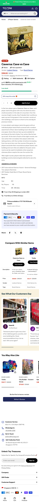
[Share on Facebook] (9, 232)
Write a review (19, 399)
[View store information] (34, 203)
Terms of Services (26, 466)
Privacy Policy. (6, 468)
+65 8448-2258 (10, 430)
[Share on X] (15, 232)
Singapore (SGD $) (10, 488)
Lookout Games (12, 70)
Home (4, 19)
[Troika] (10, 367)
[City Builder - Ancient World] (27, 367)
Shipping (12, 75)
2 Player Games (13, 19)
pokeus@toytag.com (12, 436)
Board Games (28, 70)
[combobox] (19, 13)
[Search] (35, 13)
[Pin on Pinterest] (21, 232)
